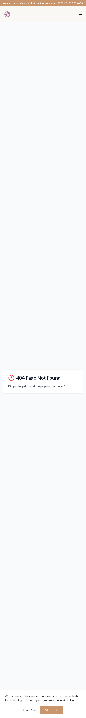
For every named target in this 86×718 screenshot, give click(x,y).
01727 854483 (74, 3)
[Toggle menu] (80, 14)
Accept (51, 710)
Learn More (30, 710)
